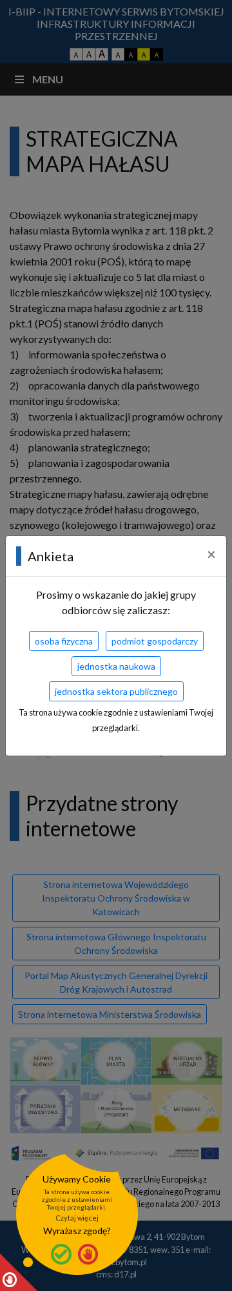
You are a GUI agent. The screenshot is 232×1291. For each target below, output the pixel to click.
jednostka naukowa (116, 666)
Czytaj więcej (77, 1218)
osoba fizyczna (64, 640)
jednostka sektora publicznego (116, 691)
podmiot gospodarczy (154, 640)
